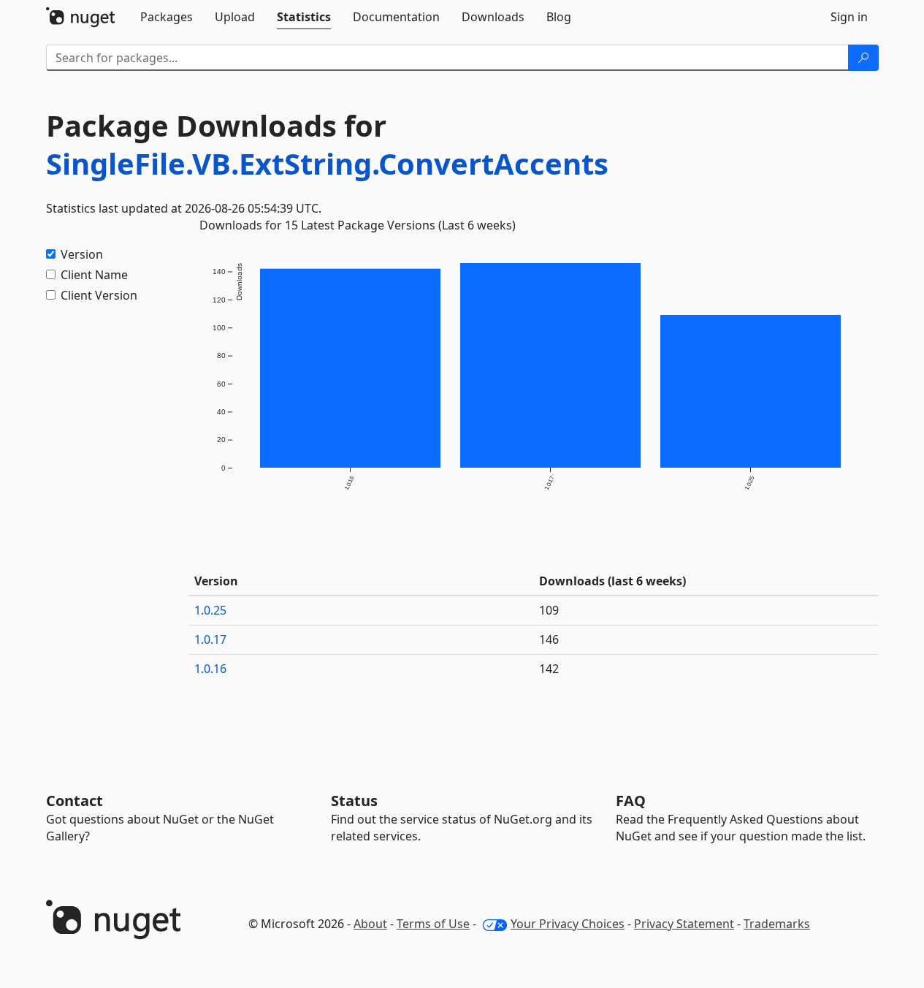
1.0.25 (210, 610)
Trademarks (777, 924)
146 (549, 639)
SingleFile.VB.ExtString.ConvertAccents (327, 163)
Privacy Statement (684, 924)
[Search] (863, 58)
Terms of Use (433, 924)
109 (549, 610)
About (370, 924)
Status (354, 800)
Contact (74, 800)
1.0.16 (210, 669)
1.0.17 (210, 639)
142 (549, 669)
